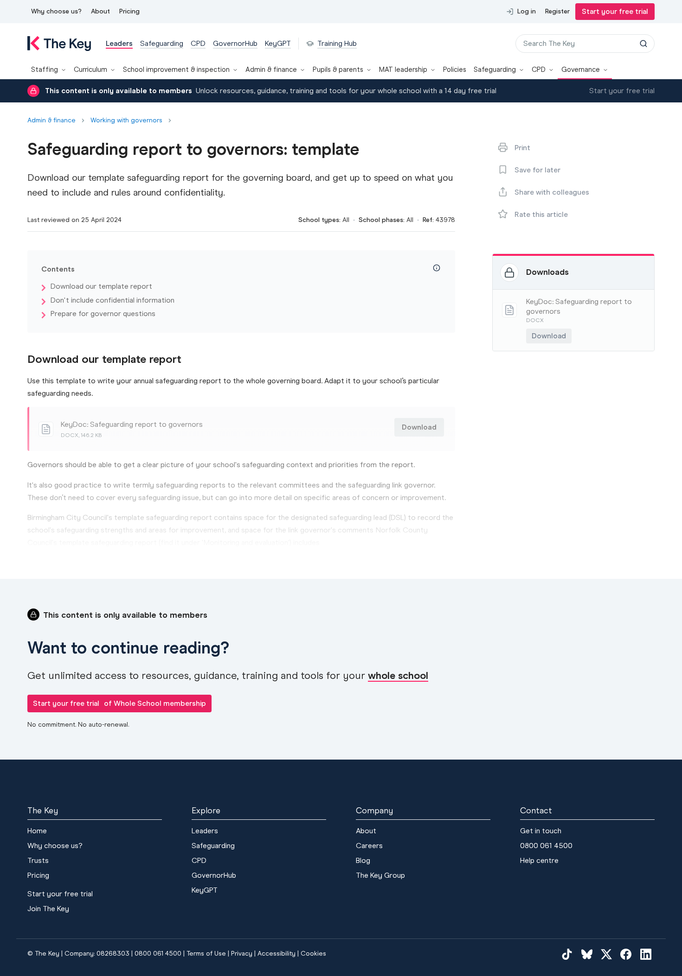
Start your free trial (615, 11)
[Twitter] (606, 953)
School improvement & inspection (176, 69)
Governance (580, 69)
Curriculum (90, 69)
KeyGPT (205, 890)
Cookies (313, 953)
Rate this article (541, 214)
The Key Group (380, 875)
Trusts (38, 860)
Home (37, 830)
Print (522, 147)
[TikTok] (567, 953)
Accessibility (276, 953)
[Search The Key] (643, 43)
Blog (363, 860)
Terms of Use (206, 953)
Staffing (44, 69)
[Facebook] (626, 953)
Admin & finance (271, 69)
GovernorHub (214, 875)
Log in (526, 11)
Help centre (539, 860)
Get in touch (540, 830)
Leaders (205, 830)
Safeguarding (495, 69)
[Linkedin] (646, 953)
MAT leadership (403, 69)
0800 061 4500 (546, 845)
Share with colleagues (552, 192)
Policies (454, 69)
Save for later (537, 169)
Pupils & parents (338, 69)
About (100, 11)
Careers (369, 845)
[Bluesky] (587, 953)
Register (557, 11)
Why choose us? (56, 11)
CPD (539, 69)
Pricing (129, 11)
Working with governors (126, 120)
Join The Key (48, 908)
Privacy (241, 953)
